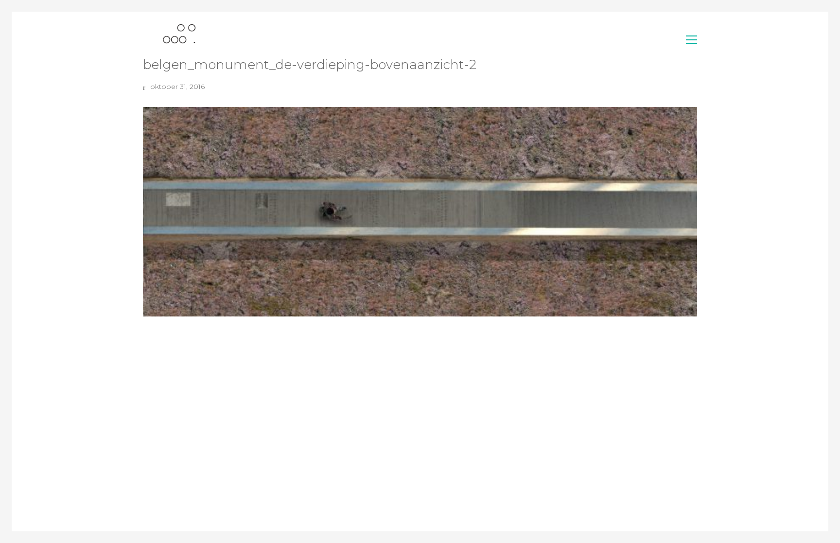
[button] (691, 40)
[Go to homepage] (179, 39)
